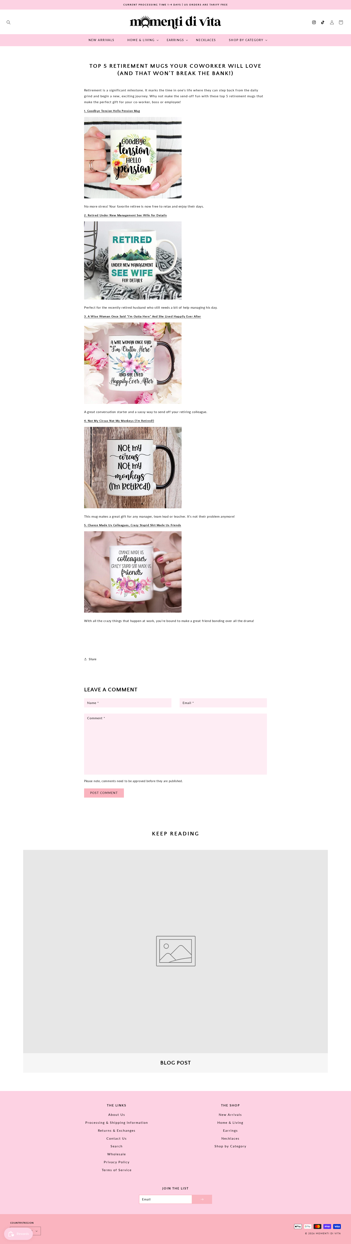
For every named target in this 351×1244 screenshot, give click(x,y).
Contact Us (116, 1138)
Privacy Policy (117, 1162)
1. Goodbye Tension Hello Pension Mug (112, 111)
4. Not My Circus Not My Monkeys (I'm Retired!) (119, 421)
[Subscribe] (202, 1199)
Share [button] (92, 659)
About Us (116, 1114)
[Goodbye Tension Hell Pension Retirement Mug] (133, 197)
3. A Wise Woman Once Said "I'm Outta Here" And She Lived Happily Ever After (142, 316)
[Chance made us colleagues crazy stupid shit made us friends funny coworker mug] (133, 611)
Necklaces (230, 1138)
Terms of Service (117, 1170)
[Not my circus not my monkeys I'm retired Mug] (133, 507)
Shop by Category (230, 1146)
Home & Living (230, 1122)
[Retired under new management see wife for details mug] (133, 298)
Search (116, 1146)
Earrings (230, 1130)
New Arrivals (230, 1114)
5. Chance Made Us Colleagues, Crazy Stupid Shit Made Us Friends (132, 525)
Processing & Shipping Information (116, 1122)
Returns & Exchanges (116, 1130)
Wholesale (116, 1154)
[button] (8, 22)
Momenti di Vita (328, 1233)
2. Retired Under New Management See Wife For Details (125, 215)
